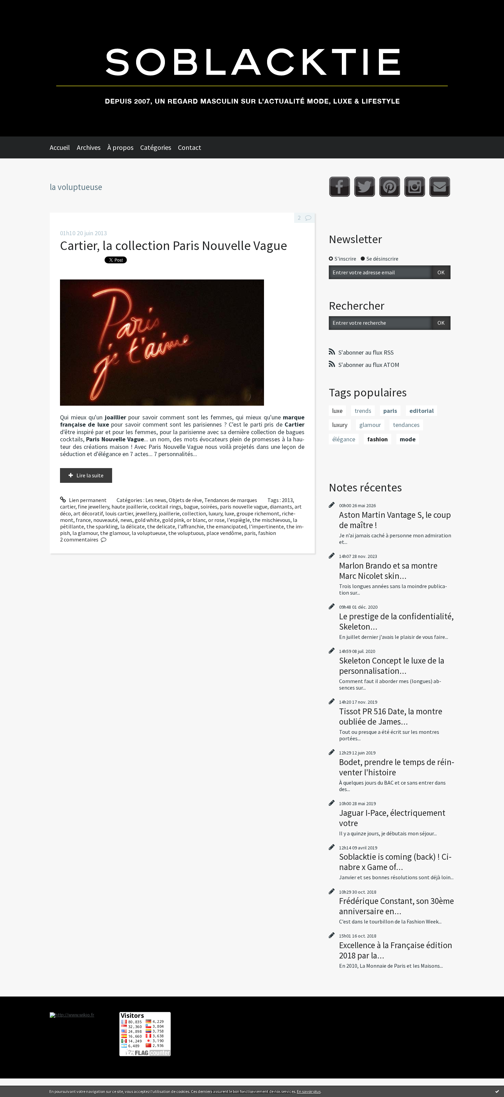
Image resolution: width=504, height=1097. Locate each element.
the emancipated (226, 526)
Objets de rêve (185, 500)
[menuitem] (63, 147)
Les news (155, 500)
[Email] (439, 187)
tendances (406, 425)
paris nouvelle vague (243, 506)
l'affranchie (191, 526)
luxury (215, 513)
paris (250, 532)
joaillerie (169, 513)
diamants (281, 506)
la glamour (85, 532)
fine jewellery (93, 506)
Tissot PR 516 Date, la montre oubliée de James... (390, 716)
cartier (67, 506)
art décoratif (88, 513)
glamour (370, 425)
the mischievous (271, 519)
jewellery (145, 513)
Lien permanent (87, 500)
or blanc (196, 519)
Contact (189, 147)
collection (194, 513)
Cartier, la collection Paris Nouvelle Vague (173, 245)
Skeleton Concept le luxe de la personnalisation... (391, 665)
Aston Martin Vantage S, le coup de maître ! (395, 519)
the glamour (114, 532)
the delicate (161, 526)
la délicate (132, 526)
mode (408, 439)
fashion (267, 532)
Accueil (60, 147)
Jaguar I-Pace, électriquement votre (392, 817)
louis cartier (119, 513)
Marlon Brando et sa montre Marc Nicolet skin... (388, 570)
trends (363, 411)
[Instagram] (414, 187)
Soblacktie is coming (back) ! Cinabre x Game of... (395, 861)
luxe (229, 513)
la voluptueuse (149, 532)
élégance (343, 439)
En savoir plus (309, 1091)
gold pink (173, 519)
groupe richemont (258, 513)
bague (191, 506)
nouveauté (105, 519)
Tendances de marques (230, 500)
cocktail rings (165, 506)
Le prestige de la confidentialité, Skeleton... (396, 621)
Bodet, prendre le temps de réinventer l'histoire (396, 767)
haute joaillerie (129, 506)
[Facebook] (339, 187)
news (126, 519)
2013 (287, 500)
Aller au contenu (22, 6)
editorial (421, 411)
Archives (88, 147)
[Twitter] (364, 187)
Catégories (155, 147)
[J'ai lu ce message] (497, 1091)
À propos (120, 147)
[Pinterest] (389, 187)
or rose (216, 519)
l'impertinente (266, 526)
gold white (147, 519)
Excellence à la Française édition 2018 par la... (395, 950)
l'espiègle (238, 519)
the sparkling (102, 526)
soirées (209, 506)
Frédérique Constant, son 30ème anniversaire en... (396, 906)
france (83, 519)
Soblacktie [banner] (252, 68)
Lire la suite (90, 475)
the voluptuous (186, 532)
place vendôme (224, 532)
